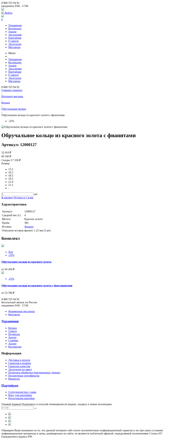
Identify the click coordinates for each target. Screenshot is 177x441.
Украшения (15, 25)
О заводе (13, 40)
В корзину (7, 197)
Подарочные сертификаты (23, 375)
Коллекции (14, 28)
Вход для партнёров (20, 395)
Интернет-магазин (12, 96)
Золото (12, 337)
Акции (12, 31)
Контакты (14, 314)
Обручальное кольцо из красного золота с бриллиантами (36, 285)
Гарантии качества (19, 366)
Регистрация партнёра (21, 398)
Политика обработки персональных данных (34, 372)
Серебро (13, 340)
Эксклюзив (15, 34)
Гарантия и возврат (19, 363)
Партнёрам (14, 37)
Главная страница (11, 90)
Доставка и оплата (19, 360)
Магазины (14, 47)
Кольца (5, 102)
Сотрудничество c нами (22, 392)
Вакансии (14, 378)
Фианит (29, 226)
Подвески (14, 334)
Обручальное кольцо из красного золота (26, 261)
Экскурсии (14, 44)
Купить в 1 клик (23, 197)
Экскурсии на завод (20, 369)
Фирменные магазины (21, 311)
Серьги (12, 331)
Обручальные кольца (13, 108)
